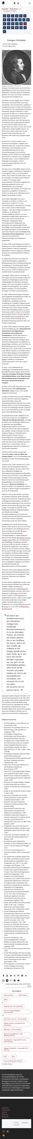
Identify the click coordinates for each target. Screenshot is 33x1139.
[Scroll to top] (29, 1135)
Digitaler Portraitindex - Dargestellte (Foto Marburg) (16, 1049)
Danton (15, 593)
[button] (3, 975)
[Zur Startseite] (3, 3)
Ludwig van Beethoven (17, 316)
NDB (13, 1056)
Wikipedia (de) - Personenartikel (13, 1006)
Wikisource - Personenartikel (12, 1029)
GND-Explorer (23, 995)
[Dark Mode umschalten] (18, 3)
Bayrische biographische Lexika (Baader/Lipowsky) (13, 1034)
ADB (5, 1056)
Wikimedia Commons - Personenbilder (15, 1019)
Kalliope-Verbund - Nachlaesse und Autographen (14, 1024)
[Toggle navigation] (29, 3)
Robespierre (24, 589)
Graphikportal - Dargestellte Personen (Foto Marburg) (15, 1040)
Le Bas (5, 606)
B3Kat (5, 999)
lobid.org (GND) (8, 995)
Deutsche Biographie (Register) (13, 1061)
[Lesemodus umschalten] (14, 3)
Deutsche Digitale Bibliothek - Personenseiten (12, 1011)
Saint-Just (22, 505)
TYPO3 (16, 1122)
